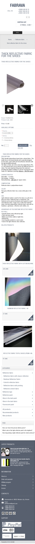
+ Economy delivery (8, 138)
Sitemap (3, 485)
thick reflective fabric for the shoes (17, 43)
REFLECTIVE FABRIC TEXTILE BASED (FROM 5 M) (17, 353)
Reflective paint (8, 395)
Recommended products (11, 412)
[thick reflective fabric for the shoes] (17, 102)
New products (7, 416)
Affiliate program (6, 482)
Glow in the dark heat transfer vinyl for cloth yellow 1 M (20, 459)
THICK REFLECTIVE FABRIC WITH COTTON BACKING (18, 263)
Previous (3, 105)
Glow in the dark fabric (10, 401)
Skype (14, 513)
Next (31, 105)
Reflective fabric (19, 39)
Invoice (3, 488)
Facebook (3, 513)
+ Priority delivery (8, 140)
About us (4, 476)
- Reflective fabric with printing (13, 385)
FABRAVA (17, 5)
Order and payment (6, 479)
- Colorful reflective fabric (11, 382)
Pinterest (7, 513)
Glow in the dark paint (10, 398)
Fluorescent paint (8, 404)
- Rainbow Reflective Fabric (12, 379)
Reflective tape (8, 392)
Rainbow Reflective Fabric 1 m (17, 308)
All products (7, 409)
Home (10, 39)
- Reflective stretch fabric (11, 389)
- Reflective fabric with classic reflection (16, 376)
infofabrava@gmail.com (11, 503)
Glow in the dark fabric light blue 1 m (19, 448)
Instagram (10, 513)
